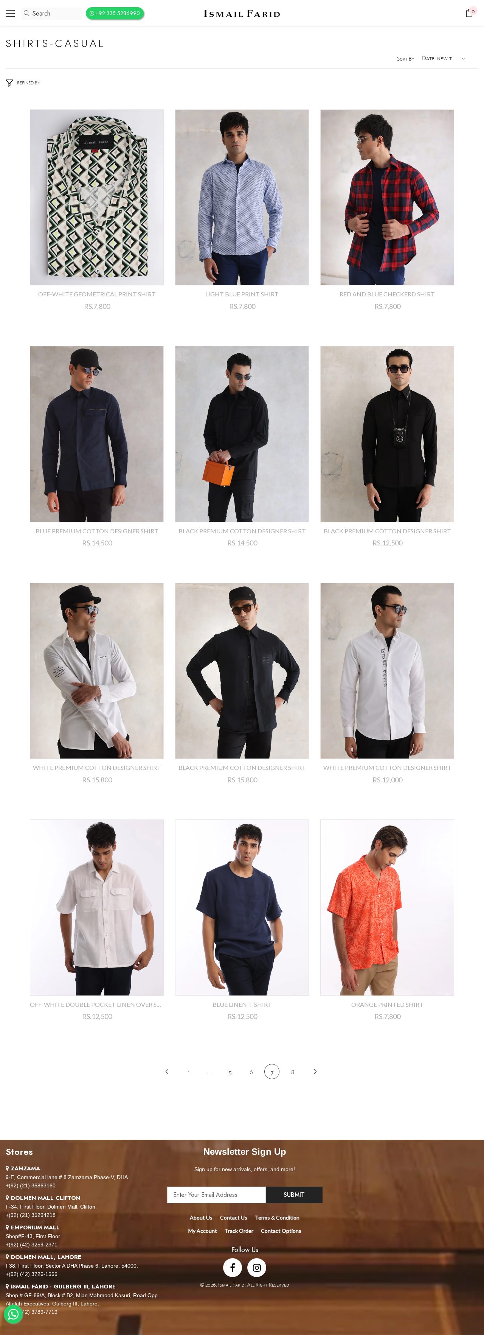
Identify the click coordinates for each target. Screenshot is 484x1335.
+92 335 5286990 (117, 13)
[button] (442, 58)
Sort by (405, 59)
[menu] (10, 13)
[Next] (315, 1071)
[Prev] (167, 1071)
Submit (294, 1194)
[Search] (52, 14)
